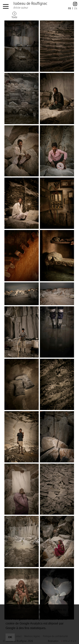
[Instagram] (75, 4)
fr (69, 8)
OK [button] (10, 637)
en (75, 8)
